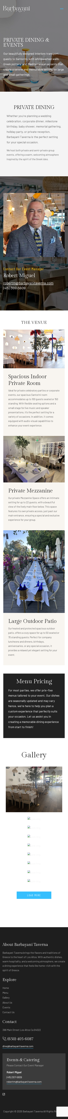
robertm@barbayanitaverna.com (28, 283)
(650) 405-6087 (20, 1039)
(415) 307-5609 (14, 1077)
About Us (7, 1002)
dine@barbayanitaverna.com (17, 1046)
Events (6, 1007)
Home (5, 987)
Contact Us (8, 1012)
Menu (5, 992)
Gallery (6, 997)
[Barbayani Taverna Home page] (16, 9)
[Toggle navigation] (62, 8)
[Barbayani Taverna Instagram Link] (3, 1094)
